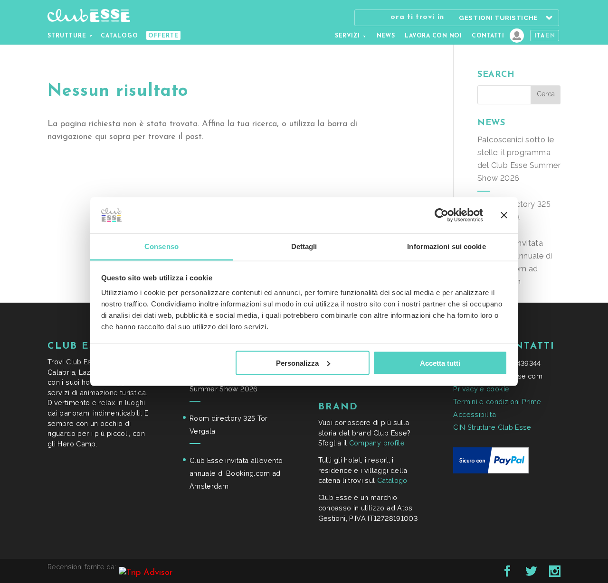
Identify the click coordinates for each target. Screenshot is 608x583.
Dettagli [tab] (304, 246)
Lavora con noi (433, 36)
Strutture (67, 36)
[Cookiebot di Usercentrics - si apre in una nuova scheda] (441, 215)
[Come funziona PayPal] (491, 471)
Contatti (488, 36)
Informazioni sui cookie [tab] (446, 246)
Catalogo (119, 36)
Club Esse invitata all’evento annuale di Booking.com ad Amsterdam (236, 473)
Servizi (347, 36)
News (386, 36)
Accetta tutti (440, 363)
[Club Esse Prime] (517, 35)
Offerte (163, 36)
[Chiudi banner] (504, 215)
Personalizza (297, 363)
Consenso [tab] (161, 246)
